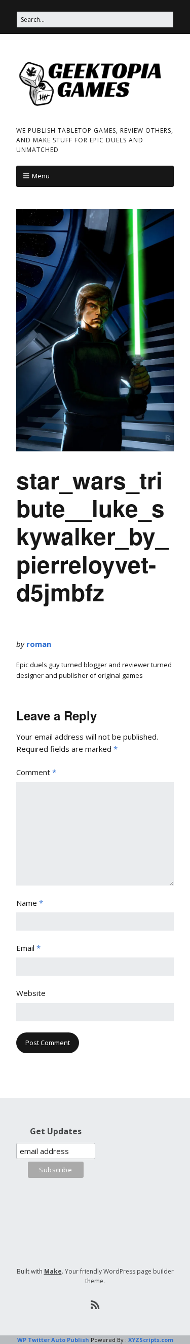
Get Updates (56, 1131)
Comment (36, 772)
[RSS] (95, 1305)
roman (38, 644)
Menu (41, 175)
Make (53, 1271)
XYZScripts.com (150, 1339)
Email (28, 948)
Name (29, 903)
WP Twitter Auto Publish (53, 1339)
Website (31, 993)
